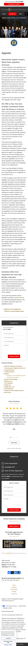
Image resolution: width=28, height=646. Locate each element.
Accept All (8, 638)
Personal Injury (8, 388)
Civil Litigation (8, 383)
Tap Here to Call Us (14, 4)
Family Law (7, 385)
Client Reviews (14, 401)
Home (4, 14)
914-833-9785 (11, 565)
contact (17, 297)
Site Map (14, 591)
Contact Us (12, 14)
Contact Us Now (14, 356)
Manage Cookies (7, 608)
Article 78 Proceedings (10, 379)
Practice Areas (7, 363)
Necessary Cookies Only (8, 642)
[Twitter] (12, 572)
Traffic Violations (9, 372)
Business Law (8, 381)
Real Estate (7, 392)
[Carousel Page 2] (14, 437)
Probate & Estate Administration (14, 390)
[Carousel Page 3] (17, 437)
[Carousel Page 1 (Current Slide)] (10, 437)
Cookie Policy (22, 606)
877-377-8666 (12, 567)
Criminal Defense (9, 370)
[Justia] (18, 572)
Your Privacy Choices (11, 606)
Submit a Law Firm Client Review (14, 448)
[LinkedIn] (15, 572)
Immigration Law (9, 387)
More (20, 14)
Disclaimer (14, 587)
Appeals (6, 373)
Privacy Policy (14, 589)
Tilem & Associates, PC (19, 638)
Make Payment (14, 526)
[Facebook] (9, 572)
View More (14, 442)
